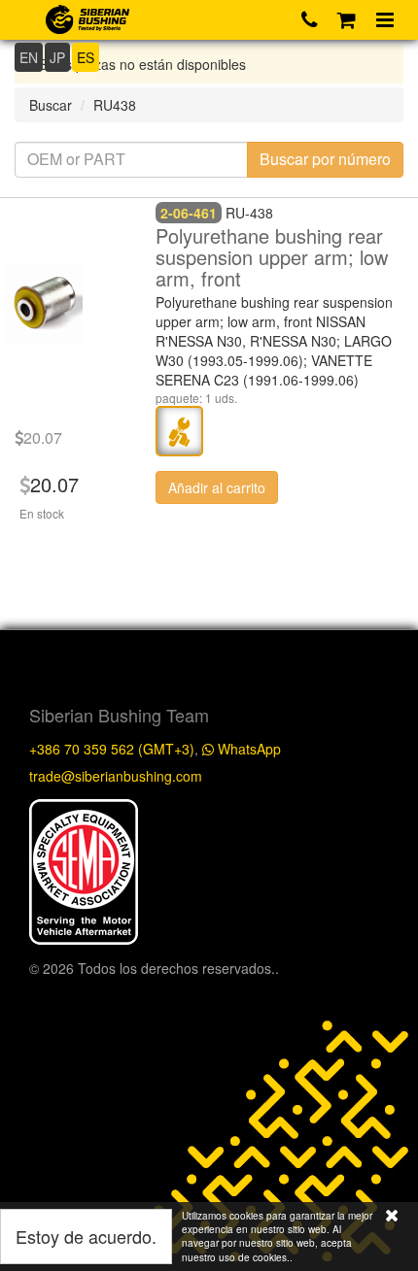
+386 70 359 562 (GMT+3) (111, 748)
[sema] (83, 870)
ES (85, 57)
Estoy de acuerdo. (86, 1236)
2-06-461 (188, 212)
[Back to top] (383, 873)
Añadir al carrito (216, 487)
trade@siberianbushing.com (115, 776)
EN (28, 57)
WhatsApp (247, 748)
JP (57, 57)
